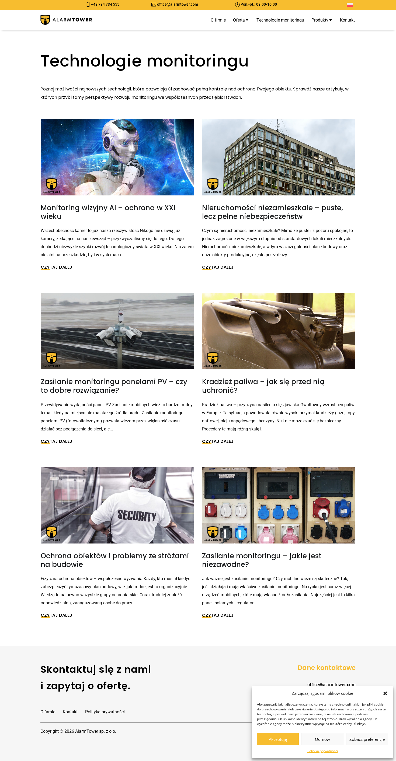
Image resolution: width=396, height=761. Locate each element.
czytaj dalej (56, 267)
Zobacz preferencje (367, 739)
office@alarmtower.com (177, 4)
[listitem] (198, 93)
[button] (385, 693)
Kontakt (70, 711)
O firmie (47, 711)
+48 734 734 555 (105, 4)
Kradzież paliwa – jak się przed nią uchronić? (263, 386)
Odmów (322, 739)
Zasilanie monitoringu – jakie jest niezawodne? (261, 560)
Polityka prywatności (322, 751)
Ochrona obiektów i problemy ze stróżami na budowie (115, 560)
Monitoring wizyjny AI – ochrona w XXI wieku (108, 212)
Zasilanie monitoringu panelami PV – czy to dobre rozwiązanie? (114, 386)
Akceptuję (278, 739)
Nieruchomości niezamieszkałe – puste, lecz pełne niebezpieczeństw (272, 212)
